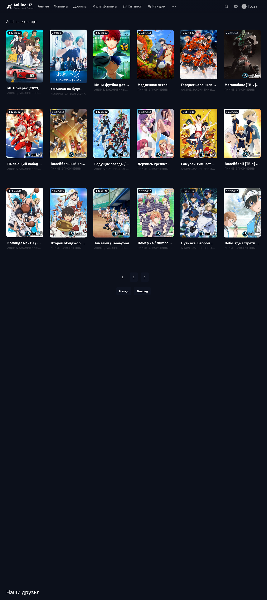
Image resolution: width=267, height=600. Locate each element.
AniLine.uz (14, 21)
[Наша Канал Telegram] (236, 6)
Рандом (158, 6)
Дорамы (80, 6)
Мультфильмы (104, 6)
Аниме (43, 6)
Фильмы (61, 6)
